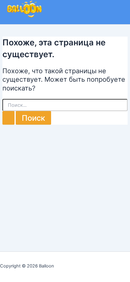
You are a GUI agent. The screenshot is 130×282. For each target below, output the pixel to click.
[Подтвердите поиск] (8, 118)
